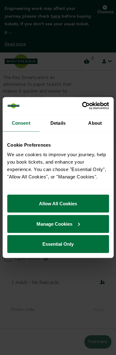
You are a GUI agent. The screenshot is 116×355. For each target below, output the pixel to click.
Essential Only (58, 244)
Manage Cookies (54, 223)
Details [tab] (58, 122)
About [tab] (95, 122)
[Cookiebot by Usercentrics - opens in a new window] (82, 106)
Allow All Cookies (58, 203)
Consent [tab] (21, 122)
